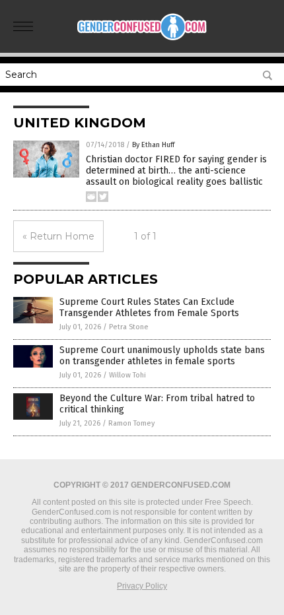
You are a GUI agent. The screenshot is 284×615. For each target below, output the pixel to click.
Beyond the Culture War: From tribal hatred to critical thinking (157, 404)
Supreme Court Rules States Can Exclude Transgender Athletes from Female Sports (149, 307)
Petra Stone (129, 327)
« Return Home (58, 236)
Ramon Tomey (131, 423)
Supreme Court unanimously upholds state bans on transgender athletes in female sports (162, 355)
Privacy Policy (142, 586)
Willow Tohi (127, 375)
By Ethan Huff (153, 145)
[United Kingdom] (142, 39)
